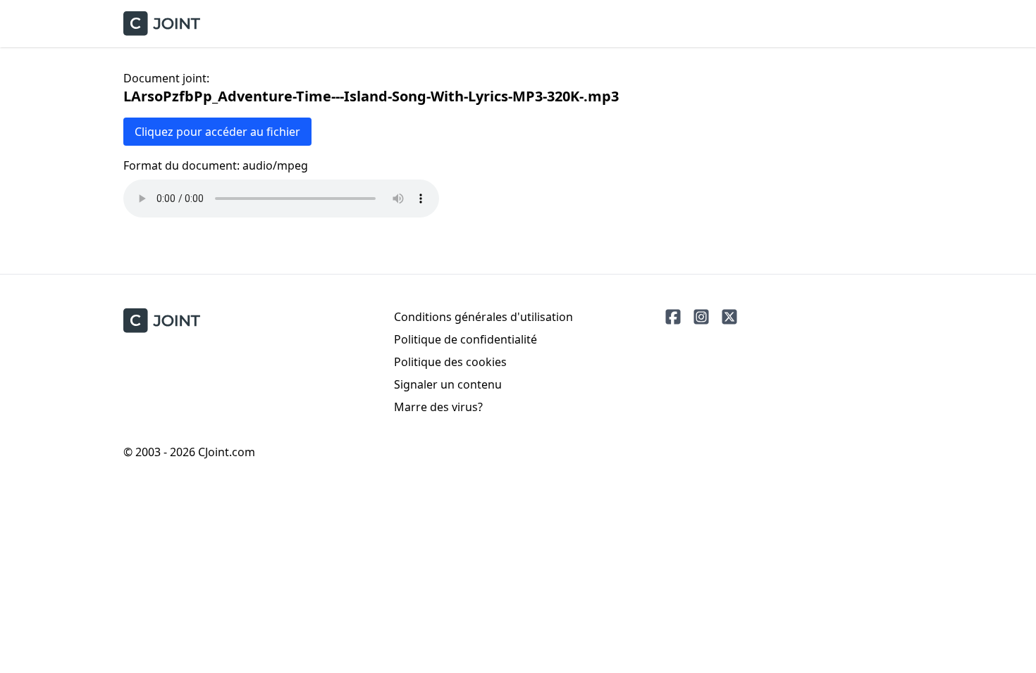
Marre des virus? (438, 407)
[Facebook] (673, 316)
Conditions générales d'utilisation (483, 317)
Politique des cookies (450, 362)
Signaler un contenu (448, 384)
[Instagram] (701, 316)
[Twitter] (729, 316)
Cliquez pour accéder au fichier (217, 131)
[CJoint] (161, 320)
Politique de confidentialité (465, 339)
